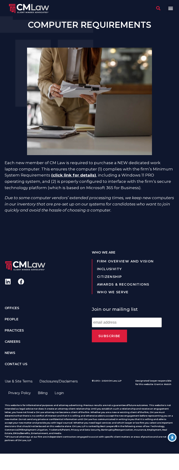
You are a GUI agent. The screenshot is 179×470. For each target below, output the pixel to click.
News (10, 353)
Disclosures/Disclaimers (58, 381)
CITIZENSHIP (109, 277)
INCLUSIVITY (109, 269)
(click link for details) (73, 175)
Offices (12, 308)
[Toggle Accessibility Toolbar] (172, 437)
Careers (12, 341)
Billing (43, 393)
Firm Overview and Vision (125, 261)
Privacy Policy (19, 393)
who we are (103, 252)
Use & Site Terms (18, 381)
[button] (170, 8)
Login (59, 393)
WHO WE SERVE (113, 292)
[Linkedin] (8, 281)
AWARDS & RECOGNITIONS (123, 284)
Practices (14, 330)
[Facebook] (21, 281)
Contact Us (16, 364)
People (11, 319)
